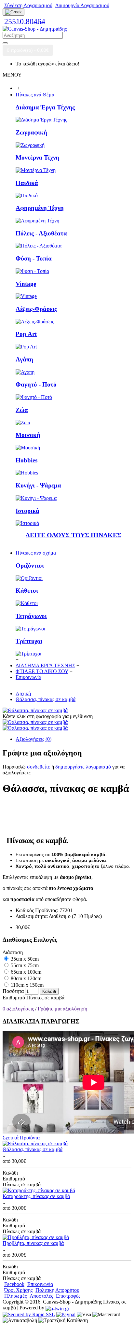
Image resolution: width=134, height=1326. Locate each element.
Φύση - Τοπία (34, 258)
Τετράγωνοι (31, 616)
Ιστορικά (27, 510)
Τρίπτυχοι (29, 641)
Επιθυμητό (14, 997)
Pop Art (26, 334)
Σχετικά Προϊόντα (21, 1137)
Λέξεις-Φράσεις (36, 308)
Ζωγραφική (31, 132)
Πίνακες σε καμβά (45, 997)
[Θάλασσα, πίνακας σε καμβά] (35, 710)
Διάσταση (13, 952)
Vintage (26, 283)
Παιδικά (27, 182)
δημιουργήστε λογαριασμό (83, 766)
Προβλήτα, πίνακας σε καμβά (33, 1243)
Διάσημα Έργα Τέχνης (45, 107)
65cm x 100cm (25, 972)
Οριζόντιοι (30, 565)
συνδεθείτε (38, 766)
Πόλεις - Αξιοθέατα (41, 233)
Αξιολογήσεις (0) (33, 739)
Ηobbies (26, 460)
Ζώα (22, 409)
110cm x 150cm (26, 985)
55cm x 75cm (24, 965)
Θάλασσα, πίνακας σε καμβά (32, 1149)
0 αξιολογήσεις (18, 1008)
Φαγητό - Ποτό (36, 384)
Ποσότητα (13, 991)
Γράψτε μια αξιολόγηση (62, 1008)
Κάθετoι (27, 590)
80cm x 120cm (25, 978)
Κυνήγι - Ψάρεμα (38, 485)
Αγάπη (24, 359)
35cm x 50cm (24, 959)
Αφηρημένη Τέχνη (40, 208)
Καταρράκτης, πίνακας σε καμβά (36, 1196)
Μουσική (28, 434)
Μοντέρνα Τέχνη (37, 157)
